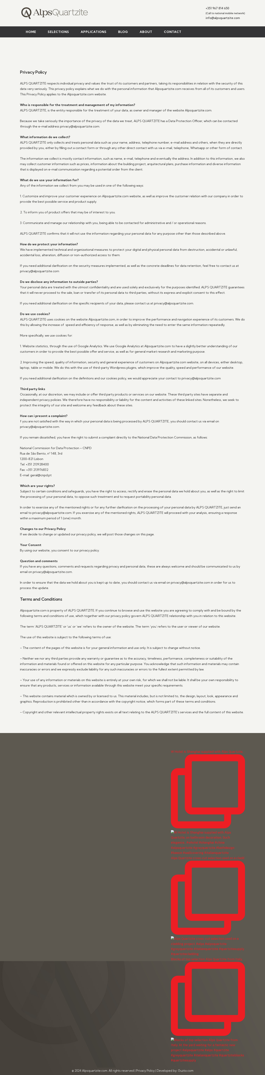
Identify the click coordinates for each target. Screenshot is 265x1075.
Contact (172, 32)
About (146, 32)
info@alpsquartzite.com (223, 18)
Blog (123, 32)
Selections (58, 32)
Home (31, 32)
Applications (94, 32)
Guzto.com (185, 1070)
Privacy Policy (145, 1070)
